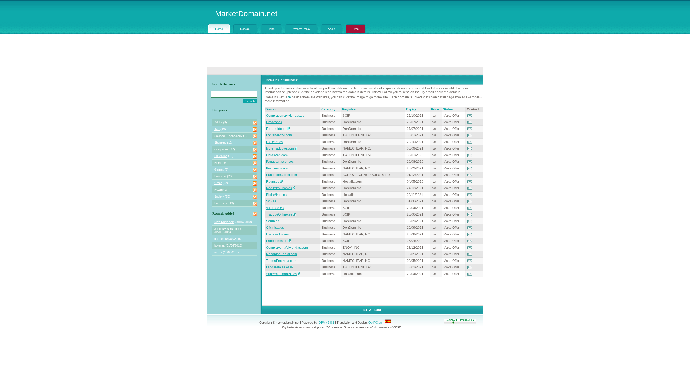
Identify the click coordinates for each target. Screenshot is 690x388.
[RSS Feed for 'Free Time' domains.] (255, 204)
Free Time (221, 203)
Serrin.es (272, 221)
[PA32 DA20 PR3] (288, 129)
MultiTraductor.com (280, 148)
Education (220, 156)
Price (435, 109)
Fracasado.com (277, 234)
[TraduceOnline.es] (294, 214)
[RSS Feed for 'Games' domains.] (255, 171)
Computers (221, 149)
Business (220, 176)
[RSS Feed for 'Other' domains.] (255, 184)
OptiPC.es (375, 322)
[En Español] (388, 322)
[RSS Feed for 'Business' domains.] (255, 177)
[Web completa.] (299, 274)
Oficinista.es (275, 228)
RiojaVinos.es (276, 195)
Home (218, 162)
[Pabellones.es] (289, 241)
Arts (217, 129)
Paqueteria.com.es (280, 162)
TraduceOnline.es (279, 214)
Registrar (349, 109)
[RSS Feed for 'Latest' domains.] (255, 215)
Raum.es (272, 181)
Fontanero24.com (279, 135)
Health (218, 189)
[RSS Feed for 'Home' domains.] (255, 164)
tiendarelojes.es (277, 267)
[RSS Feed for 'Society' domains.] (255, 198)
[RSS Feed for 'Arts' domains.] (255, 130)
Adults (218, 122)
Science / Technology (228, 135)
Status (448, 109)
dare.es (219, 238)
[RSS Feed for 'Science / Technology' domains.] (255, 137)
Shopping (220, 142)
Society (219, 196)
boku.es (219, 245)
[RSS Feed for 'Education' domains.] (255, 157)
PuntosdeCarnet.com (281, 175)
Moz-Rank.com (224, 222)
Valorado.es (275, 208)
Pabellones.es (276, 241)
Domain (271, 109)
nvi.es (218, 252)
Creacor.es (274, 122)
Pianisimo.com (277, 168)
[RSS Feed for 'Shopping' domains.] (255, 144)
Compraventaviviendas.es (285, 115)
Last (377, 310)
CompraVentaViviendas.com (287, 248)
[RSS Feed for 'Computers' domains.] (255, 151)
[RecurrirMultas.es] (294, 188)
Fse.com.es (274, 142)
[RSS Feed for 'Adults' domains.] (255, 124)
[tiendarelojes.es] (291, 267)
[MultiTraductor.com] (296, 148)
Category (328, 109)
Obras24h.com (277, 155)
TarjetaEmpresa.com (281, 261)
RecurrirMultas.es (279, 188)
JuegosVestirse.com (227, 228)
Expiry (411, 109)
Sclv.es (271, 201)
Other (218, 183)
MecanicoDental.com (281, 254)
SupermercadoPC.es (281, 274)
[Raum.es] (281, 181)
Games (219, 169)
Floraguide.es (276, 129)
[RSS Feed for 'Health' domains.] (255, 191)
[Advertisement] (345, 52)
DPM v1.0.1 (326, 322)
